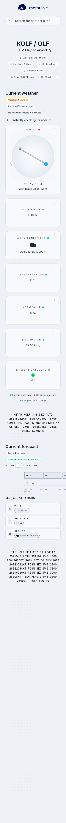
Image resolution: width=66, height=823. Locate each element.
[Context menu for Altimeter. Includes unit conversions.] (55, 333)
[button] (19, 466)
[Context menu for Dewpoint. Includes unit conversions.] (55, 300)
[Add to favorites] (49, 50)
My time (9, 465)
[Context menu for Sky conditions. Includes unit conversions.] (55, 235)
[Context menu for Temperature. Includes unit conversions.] (55, 268)
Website (48, 77)
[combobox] (33, 21)
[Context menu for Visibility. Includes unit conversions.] (55, 203)
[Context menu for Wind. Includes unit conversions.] (55, 129)
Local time (31, 465)
